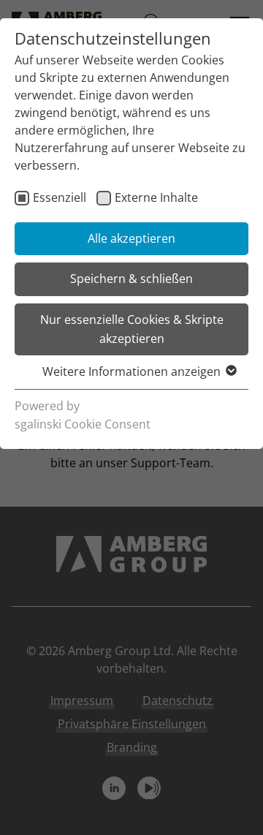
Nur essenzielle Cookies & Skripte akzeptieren (132, 329)
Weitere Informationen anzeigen (131, 371)
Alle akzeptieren (131, 238)
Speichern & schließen (131, 279)
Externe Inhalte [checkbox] (156, 197)
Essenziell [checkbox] (59, 197)
